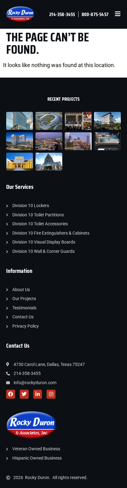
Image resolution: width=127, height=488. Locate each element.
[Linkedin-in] (37, 394)
